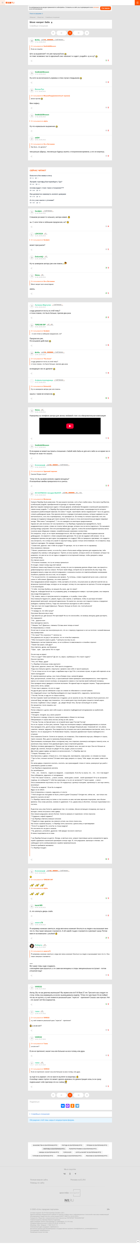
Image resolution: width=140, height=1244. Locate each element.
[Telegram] (77, 1106)
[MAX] (68, 1106)
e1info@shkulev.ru (78, 1228)
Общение (33, 17)
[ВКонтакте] (63, 1106)
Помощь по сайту (37, 1183)
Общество (40, 17)
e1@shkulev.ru (54, 1227)
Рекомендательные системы (39, 1232)
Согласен (106, 8)
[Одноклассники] (72, 1106)
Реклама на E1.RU (78, 1180)
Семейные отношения (52, 17)
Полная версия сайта (39, 1180)
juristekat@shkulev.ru (91, 1228)
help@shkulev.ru (45, 1230)
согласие (96, 7)
